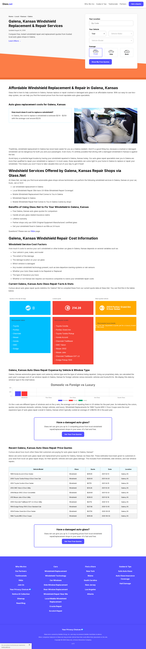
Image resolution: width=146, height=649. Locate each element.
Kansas (23, 16)
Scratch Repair (55, 611)
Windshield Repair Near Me (56, 594)
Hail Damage (125, 583)
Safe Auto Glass (125, 571)
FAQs (33, 231)
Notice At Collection (21, 594)
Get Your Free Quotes (73, 434)
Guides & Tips (101, 4)
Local (17, 16)
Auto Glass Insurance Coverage (125, 577)
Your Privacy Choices (19, 589)
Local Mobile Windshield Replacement (55, 600)
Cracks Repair (55, 606)
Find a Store (90, 567)
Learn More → (15, 41)
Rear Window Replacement (56, 589)
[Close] (28, 645)
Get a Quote (136, 4)
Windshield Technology (55, 576)
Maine (90, 576)
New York (90, 571)
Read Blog (20, 603)
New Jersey (90, 585)
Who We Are (89, 4)
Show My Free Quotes (100, 62)
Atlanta (90, 594)
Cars (56, 567)
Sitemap (21, 599)
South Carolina (90, 580)
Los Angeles (90, 589)
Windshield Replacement (56, 571)
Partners (123, 4)
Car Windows (56, 580)
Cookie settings (5, 647)
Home (11, 16)
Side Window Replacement (56, 585)
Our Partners (21, 571)
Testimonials (113, 4)
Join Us (21, 585)
